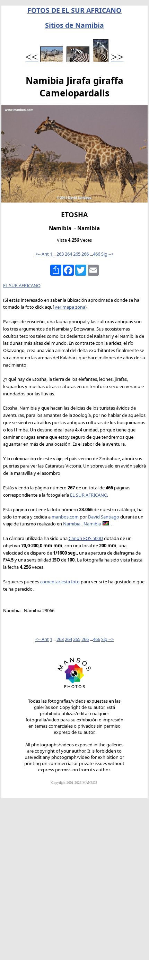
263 (60, 254)
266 (85, 254)
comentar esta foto (60, 581)
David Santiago (103, 517)
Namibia (71, 524)
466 (96, 254)
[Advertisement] (74, 882)
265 (76, 254)
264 (68, 254)
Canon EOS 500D (86, 538)
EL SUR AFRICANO (22, 285)
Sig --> (107, 254)
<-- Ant (42, 254)
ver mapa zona (70, 307)
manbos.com (65, 517)
